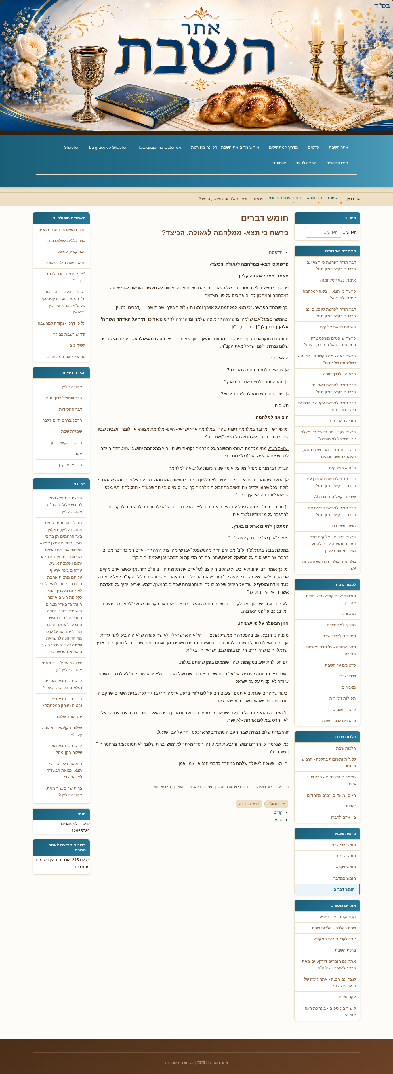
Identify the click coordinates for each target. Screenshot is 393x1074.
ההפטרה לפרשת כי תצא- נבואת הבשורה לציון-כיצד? (64, 770)
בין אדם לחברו (343, 817)
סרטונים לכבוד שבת (339, 721)
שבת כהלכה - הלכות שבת (334, 928)
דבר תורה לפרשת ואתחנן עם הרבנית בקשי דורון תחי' (331, 482)
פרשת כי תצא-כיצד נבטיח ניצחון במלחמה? (62, 702)
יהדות (351, 806)
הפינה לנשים (337, 163)
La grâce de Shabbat (108, 147)
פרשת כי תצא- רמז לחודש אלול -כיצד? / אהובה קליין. (64, 505)
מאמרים (349, 687)
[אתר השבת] (196, 65)
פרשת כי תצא (227, 787)
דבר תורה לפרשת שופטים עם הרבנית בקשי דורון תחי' (330, 312)
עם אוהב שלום (69, 717)
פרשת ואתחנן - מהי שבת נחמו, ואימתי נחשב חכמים (329, 453)
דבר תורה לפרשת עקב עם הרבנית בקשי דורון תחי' (327, 406)
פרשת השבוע (344, 709)
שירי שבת (347, 676)
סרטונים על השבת (340, 665)
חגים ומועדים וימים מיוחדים (331, 795)
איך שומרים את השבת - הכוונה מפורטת (225, 147)
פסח (78, 453)
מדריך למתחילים (283, 147)
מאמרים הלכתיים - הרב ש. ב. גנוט (330, 780)
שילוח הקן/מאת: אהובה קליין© (62, 731)
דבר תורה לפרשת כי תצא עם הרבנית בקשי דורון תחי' (331, 265)
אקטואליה (347, 997)
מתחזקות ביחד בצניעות (336, 917)
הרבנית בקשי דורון (66, 443)
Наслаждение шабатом (159, 147)
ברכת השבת (345, 950)
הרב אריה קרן (70, 465)
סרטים (313, 147)
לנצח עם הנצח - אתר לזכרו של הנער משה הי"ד (330, 982)
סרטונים (279, 163)
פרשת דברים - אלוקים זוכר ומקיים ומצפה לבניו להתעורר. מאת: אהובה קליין (330, 544)
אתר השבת (338, 147)
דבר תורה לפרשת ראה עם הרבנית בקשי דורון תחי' (333, 388)
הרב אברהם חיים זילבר (62, 420)
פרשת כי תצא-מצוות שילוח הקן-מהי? (64, 749)
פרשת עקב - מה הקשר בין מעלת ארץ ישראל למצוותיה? (328, 435)
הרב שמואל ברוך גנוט (64, 398)
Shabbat (71, 147)
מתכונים (349, 614)
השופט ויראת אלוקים (338, 327)
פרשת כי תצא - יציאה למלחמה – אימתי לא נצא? (327, 294)
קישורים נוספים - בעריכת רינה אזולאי (330, 1011)
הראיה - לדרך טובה (339, 374)
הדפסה (276, 252)
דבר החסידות (70, 409)
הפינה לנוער (306, 163)
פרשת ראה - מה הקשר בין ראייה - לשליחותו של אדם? (327, 359)
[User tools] (288, 246)
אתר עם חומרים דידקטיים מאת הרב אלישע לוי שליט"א (329, 964)
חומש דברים (344, 889)
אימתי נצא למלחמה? (337, 280)
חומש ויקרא (346, 867)
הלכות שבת (346, 748)
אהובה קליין (276, 804)
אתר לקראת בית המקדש (335, 939)
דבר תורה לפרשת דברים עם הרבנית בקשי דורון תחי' (332, 511)
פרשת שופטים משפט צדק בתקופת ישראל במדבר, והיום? (330, 341)
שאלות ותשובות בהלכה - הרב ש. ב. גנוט (328, 762)
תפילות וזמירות (342, 698)
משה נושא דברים (341, 526)
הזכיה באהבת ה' (342, 421)
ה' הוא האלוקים (342, 468)
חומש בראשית (343, 845)
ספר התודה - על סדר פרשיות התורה (331, 650)
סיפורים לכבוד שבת (339, 636)
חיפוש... (350, 232)
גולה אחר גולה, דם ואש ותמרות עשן (329, 565)
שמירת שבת (71, 431)
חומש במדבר (344, 878)
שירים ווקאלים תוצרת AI (335, 497)
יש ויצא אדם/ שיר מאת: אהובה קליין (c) (62, 666)
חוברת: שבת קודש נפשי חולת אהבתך (331, 599)
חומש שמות (345, 856)
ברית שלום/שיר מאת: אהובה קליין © (64, 791)
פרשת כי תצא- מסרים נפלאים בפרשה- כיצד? (62, 684)
